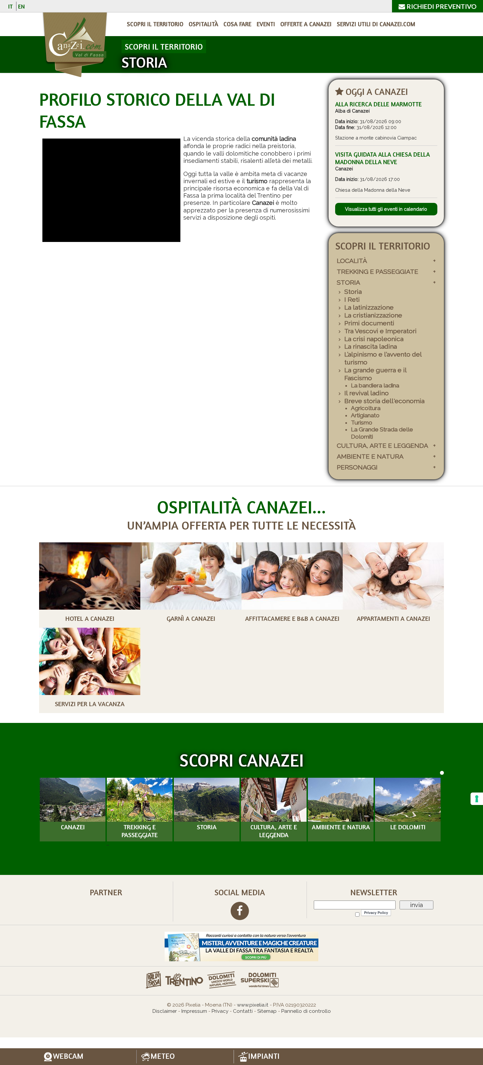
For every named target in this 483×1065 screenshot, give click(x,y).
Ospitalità (203, 24)
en (21, 6)
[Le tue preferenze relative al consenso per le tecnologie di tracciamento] (477, 799)
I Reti (352, 299)
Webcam (68, 1056)
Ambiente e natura (370, 456)
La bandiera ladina (375, 385)
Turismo (361, 422)
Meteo (162, 1056)
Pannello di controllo (306, 1011)
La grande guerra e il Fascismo (375, 374)
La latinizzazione (369, 307)
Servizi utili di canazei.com (376, 24)
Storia (348, 282)
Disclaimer (164, 1011)
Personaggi (357, 467)
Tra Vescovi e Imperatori (380, 331)
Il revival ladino (366, 393)
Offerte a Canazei (306, 24)
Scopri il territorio (155, 24)
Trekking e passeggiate (377, 271)
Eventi (266, 24)
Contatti (243, 1011)
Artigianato (365, 415)
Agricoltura (365, 408)
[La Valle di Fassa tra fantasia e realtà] (241, 946)
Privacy (220, 1011)
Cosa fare (237, 24)
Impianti (264, 1056)
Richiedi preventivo (440, 6)
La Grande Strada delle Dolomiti (382, 433)
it (10, 6)
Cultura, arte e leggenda (382, 445)
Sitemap (267, 1011)
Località (352, 261)
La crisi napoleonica (373, 339)
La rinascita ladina (370, 346)
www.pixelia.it (252, 1005)
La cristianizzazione (373, 315)
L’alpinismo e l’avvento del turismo (383, 358)
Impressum (194, 1011)
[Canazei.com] (74, 46)
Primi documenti (369, 323)
